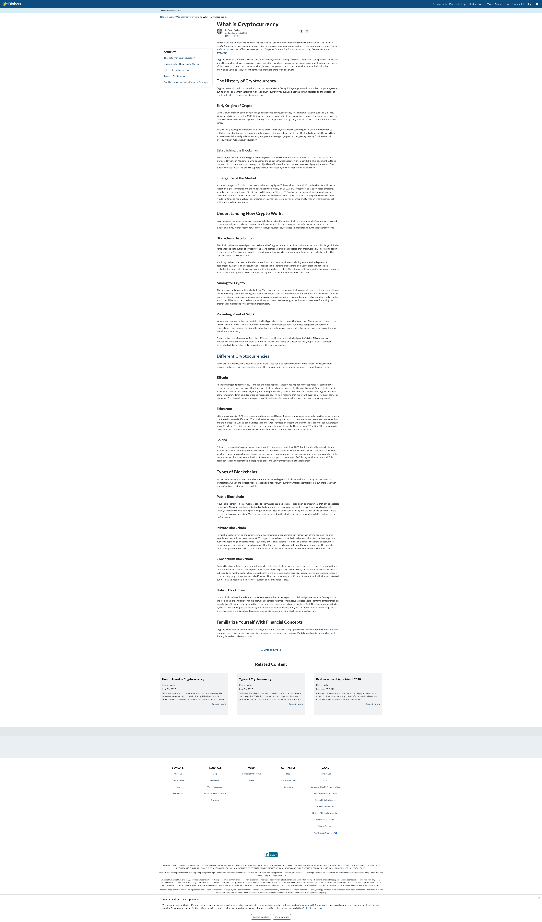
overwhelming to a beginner (254, 629)
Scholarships (440, 4)
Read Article (218, 704)
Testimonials (177, 793)
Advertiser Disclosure (172, 10)
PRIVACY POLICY (357, 868)
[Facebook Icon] (301, 31)
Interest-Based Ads (325, 806)
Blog (215, 774)
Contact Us (288, 767)
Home (163, 16)
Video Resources (214, 787)
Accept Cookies (261, 917)
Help (288, 774)
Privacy (325, 780)
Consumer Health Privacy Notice (325, 787)
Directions (288, 787)
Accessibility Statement (325, 800)
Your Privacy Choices (322, 833)
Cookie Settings (325, 826)
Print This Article (234, 36)
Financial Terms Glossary (215, 793)
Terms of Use (325, 774)
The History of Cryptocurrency (179, 57)
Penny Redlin (234, 30)
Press (251, 780)
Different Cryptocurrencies (177, 70)
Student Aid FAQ (288, 780)
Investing (196, 16)
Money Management (498, 4)
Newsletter (215, 780)
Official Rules (178, 780)
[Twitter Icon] (307, 31)
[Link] (271, 854)
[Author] (219, 31)
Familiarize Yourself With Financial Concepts (186, 82)
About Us (178, 774)
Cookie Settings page (312, 908)
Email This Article (272, 649)
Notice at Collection (325, 819)
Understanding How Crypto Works (181, 64)
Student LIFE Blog (521, 4)
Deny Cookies (282, 917)
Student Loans (477, 4)
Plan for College (457, 4)
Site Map (215, 800)
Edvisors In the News (251, 774)
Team (177, 787)
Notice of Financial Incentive (325, 813)
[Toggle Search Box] (537, 4)
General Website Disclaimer (325, 793)
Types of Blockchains (174, 76)
